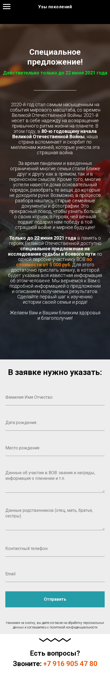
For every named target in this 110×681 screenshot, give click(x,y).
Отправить (55, 599)
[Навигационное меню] (6, 6)
